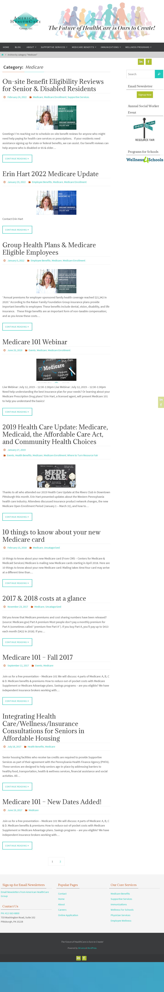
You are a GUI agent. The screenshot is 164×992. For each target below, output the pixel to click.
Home (61, 889)
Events (32, 347)
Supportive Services (78, 96)
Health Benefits (23, 450)
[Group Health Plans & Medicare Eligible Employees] (56, 278)
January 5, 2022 (16, 258)
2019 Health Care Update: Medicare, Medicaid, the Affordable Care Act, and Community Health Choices (55, 430)
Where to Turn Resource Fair (82, 450)
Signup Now (144, 94)
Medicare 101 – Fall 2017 (37, 650)
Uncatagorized (52, 542)
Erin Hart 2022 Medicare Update (50, 173)
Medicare (38, 96)
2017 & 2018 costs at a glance (44, 592)
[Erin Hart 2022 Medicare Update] (56, 201)
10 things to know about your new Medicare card (51, 530)
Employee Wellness (121, 910)
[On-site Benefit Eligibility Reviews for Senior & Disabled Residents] (56, 117)
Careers (62, 899)
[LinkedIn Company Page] (160, 400)
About (61, 894)
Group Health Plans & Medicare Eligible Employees (49, 247)
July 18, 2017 (14, 738)
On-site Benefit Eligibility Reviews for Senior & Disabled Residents (53, 85)
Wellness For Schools (122, 899)
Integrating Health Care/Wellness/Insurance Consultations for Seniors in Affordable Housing (43, 719)
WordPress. (92, 938)
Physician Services (120, 905)
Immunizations (119, 894)
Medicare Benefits (120, 883)
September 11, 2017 (18, 658)
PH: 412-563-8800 (10, 903)
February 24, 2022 (17, 96)
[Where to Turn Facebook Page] (160, 405)
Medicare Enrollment (55, 96)
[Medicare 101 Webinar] (56, 367)
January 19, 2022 (17, 180)
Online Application (68, 905)
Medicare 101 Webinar (34, 339)
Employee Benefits (42, 180)
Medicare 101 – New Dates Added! (52, 793)
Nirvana (81, 938)
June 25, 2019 (15, 347)
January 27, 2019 (17, 446)
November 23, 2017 (18, 600)
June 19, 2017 (15, 800)
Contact (62, 883)
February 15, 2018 (17, 542)
